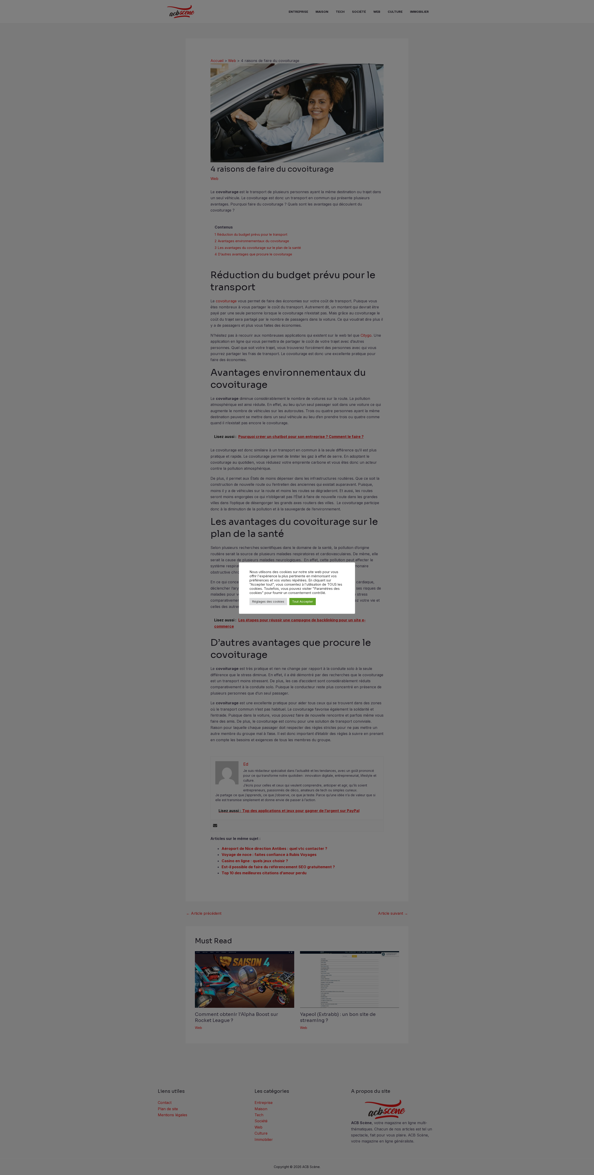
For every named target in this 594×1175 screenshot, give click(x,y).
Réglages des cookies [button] (268, 601)
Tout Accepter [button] (302, 601)
